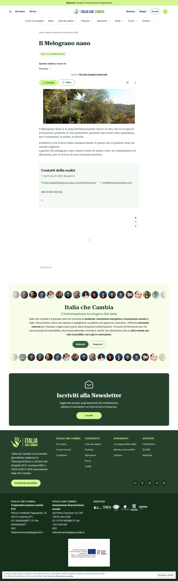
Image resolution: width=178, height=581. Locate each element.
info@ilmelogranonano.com (117, 182)
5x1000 (146, 449)
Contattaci (61, 455)
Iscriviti (89, 415)
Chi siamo (61, 444)
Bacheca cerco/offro (124, 449)
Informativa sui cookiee (64, 576)
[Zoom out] (136, 222)
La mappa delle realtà (125, 444)
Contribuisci (149, 444)
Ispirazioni (90, 455)
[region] (89, 242)
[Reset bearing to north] (136, 226)
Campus (118, 455)
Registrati (98, 344)
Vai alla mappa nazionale (93, 74)
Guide (88, 466)
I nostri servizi (63, 449)
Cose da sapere (93, 444)
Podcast (89, 449)
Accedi (155, 11)
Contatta (50, 82)
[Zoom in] (136, 218)
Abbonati (80, 344)
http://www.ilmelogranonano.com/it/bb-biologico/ (70, 182)
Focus (88, 460)
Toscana (43, 68)
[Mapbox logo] (46, 267)
